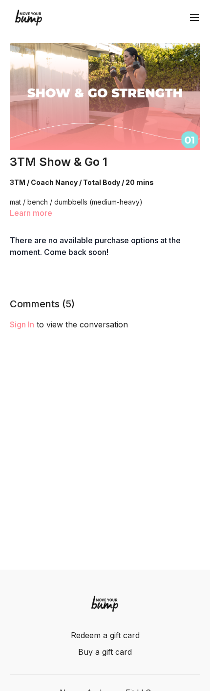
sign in (22, 324)
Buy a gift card (105, 652)
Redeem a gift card (105, 635)
